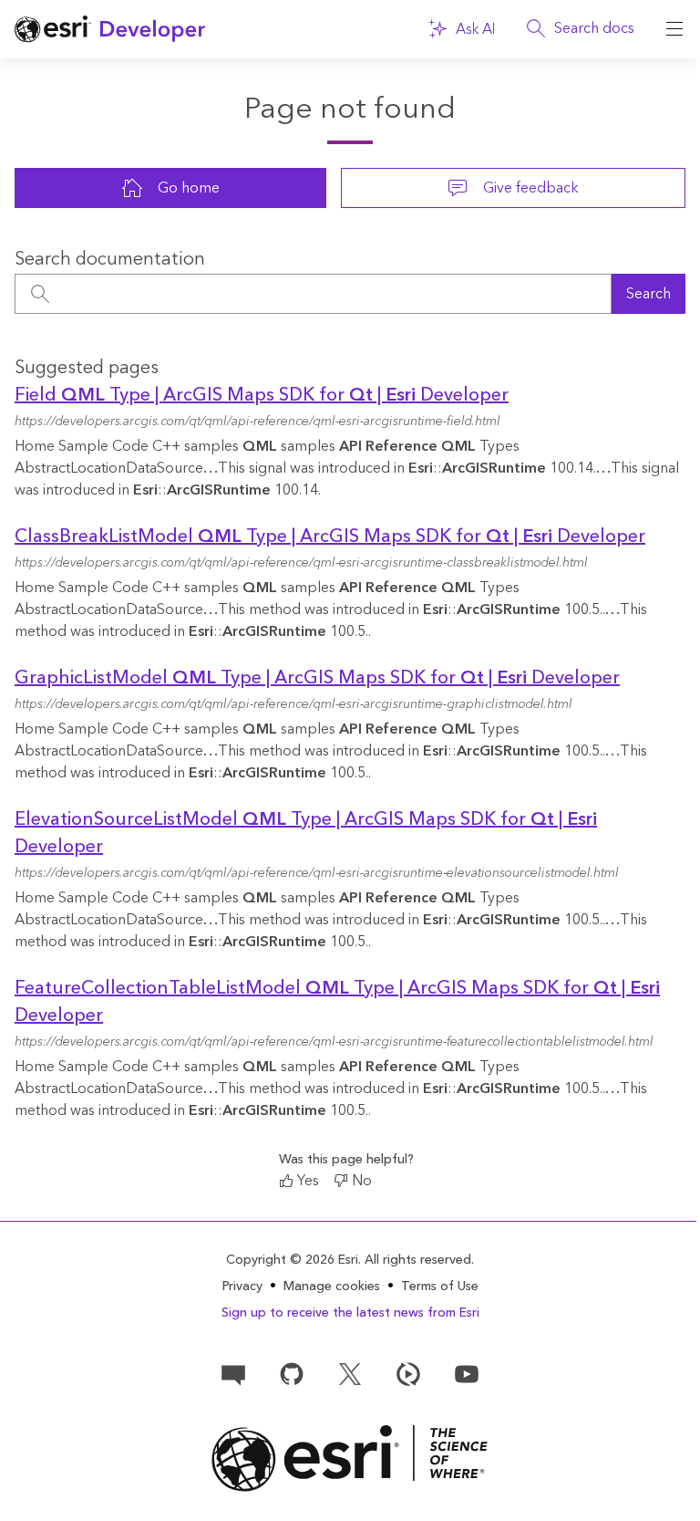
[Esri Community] (233, 1373)
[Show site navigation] (674, 29)
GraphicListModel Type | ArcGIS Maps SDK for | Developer (317, 677)
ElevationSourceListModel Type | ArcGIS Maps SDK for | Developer (306, 833)
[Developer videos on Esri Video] (408, 1373)
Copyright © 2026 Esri (292, 1260)
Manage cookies (331, 1287)
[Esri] (350, 1458)
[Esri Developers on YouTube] (467, 1373)
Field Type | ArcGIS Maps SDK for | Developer (262, 395)
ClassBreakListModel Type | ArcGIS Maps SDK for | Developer (330, 536)
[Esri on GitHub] (292, 1373)
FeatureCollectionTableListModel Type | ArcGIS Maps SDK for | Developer (337, 1002)
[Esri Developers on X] (350, 1373)
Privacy (242, 1286)
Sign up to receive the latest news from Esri (350, 1313)
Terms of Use (440, 1286)
